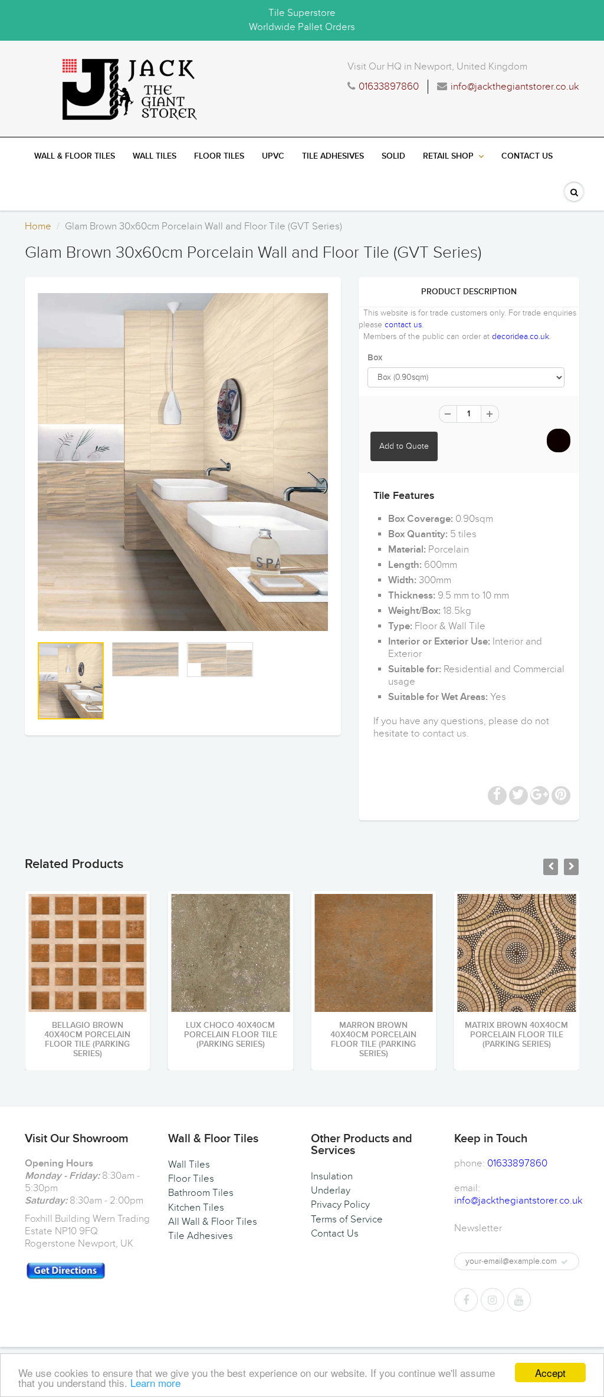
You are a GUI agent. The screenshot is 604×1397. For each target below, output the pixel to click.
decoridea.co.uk (520, 336)
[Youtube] (519, 1299)
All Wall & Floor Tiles (212, 1222)
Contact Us (527, 156)
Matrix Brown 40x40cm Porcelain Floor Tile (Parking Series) (452, 1034)
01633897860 (389, 87)
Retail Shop (448, 156)
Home (38, 226)
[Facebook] (466, 1299)
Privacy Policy (340, 1205)
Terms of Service (347, 1219)
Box (374, 357)
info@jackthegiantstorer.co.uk (515, 87)
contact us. (445, 733)
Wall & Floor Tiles (74, 156)
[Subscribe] (564, 1262)
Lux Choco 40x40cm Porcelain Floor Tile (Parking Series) (167, 1034)
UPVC (273, 156)
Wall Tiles (154, 156)
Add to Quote (404, 446)
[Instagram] (492, 1299)
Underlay (330, 1191)
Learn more (155, 1382)
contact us (403, 325)
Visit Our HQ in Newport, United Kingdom (437, 67)
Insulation (332, 1176)
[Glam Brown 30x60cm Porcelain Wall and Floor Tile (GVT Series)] (183, 462)
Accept (550, 1372)
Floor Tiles (219, 156)
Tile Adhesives (333, 156)
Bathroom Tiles (201, 1193)
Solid (393, 156)
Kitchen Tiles (196, 1208)
